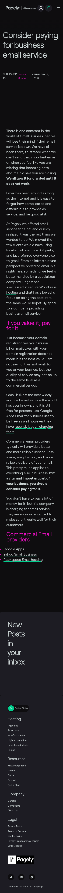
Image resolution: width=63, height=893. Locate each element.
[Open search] (48, 8)
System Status (21, 708)
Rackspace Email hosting (23, 560)
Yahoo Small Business (20, 554)
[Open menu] (58, 8)
